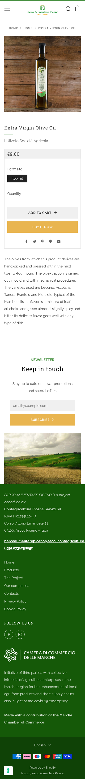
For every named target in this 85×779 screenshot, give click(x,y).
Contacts (11, 593)
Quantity (14, 194)
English (40, 745)
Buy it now (42, 227)
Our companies (16, 586)
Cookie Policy (15, 609)
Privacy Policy (15, 601)
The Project (13, 578)
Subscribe (40, 420)
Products (11, 570)
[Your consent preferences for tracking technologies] (8, 770)
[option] (42, 74)
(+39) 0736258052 (18, 548)
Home (13, 28)
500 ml (17, 178)
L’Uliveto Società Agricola (26, 141)
